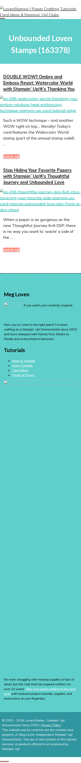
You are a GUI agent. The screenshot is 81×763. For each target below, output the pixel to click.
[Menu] (2, 18)
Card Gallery (20, 370)
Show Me (11, 156)
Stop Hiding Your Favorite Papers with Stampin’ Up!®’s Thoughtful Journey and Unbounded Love (37, 176)
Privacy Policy (51, 725)
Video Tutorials (22, 365)
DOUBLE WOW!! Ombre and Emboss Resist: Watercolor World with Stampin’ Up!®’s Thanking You (39, 83)
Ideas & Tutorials (23, 361)
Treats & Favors (23, 375)
